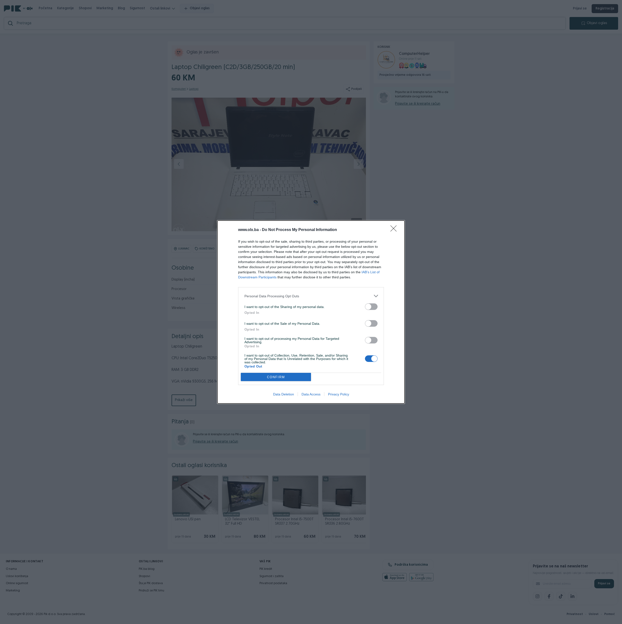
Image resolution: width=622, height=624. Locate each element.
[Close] (395, 230)
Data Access (311, 394)
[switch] (371, 306)
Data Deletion (283, 394)
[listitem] (311, 296)
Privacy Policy (338, 394)
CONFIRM (276, 377)
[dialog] (311, 312)
